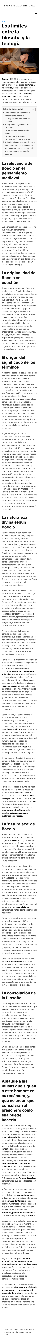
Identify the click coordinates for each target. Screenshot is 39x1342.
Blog (4, 22)
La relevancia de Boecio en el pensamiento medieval (18, 114)
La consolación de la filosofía (17, 139)
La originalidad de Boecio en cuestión (17, 120)
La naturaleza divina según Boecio (17, 131)
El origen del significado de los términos (18, 126)
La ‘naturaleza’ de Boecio (16, 136)
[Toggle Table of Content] (32, 109)
